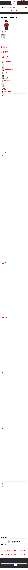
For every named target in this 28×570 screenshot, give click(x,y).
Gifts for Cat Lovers (4, 47)
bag (1, 550)
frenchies (24, 551)
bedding (3, 550)
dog (5, 551)
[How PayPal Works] (14, 541)
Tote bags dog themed (5, 51)
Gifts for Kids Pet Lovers (5, 52)
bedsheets (5, 550)
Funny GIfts (3, 46)
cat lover (15, 550)
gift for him (5, 554)
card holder (11, 550)
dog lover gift (8, 551)
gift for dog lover (15, 553)
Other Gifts (3, 58)
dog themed (17, 551)
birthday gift (8, 550)
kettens (13, 554)
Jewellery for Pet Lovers (5, 56)
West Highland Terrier (22, 555)
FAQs (1, 562)
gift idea (11, 554)
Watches (3, 57)
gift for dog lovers (21, 553)
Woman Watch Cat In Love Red (5, 33)
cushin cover (21, 550)
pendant (24, 554)
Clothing (3, 48)
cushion (24, 550)
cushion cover (3, 551)
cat (12, 550)
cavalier (17, 550)
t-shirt (8, 555)
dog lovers (12, 551)
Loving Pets (6, 35)
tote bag (11, 555)
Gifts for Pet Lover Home (5, 53)
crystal (19, 550)
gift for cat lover (9, 553)
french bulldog (21, 551)
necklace (21, 554)
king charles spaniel (18, 554)
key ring (15, 554)
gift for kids (8, 554)
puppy (25, 554)
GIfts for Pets (3, 55)
